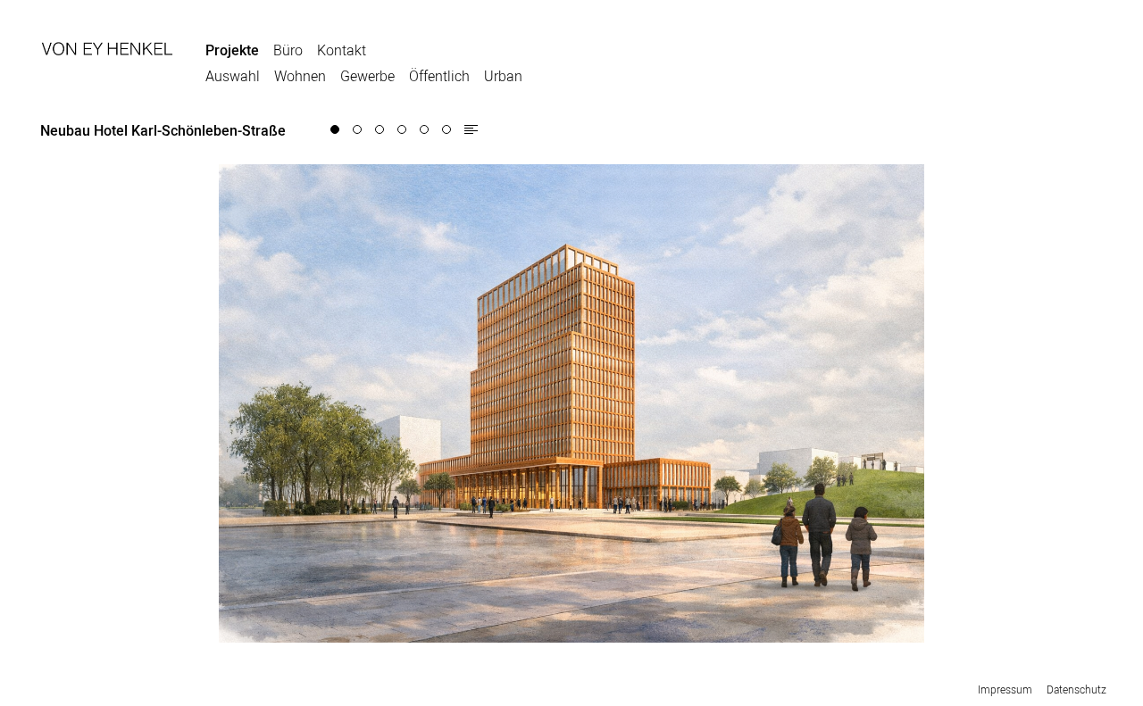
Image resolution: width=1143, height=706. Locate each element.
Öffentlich (439, 76)
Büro (288, 50)
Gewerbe (367, 76)
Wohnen (300, 76)
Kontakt (341, 50)
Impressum (1005, 689)
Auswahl (232, 76)
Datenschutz (1076, 689)
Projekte (232, 50)
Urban (503, 76)
